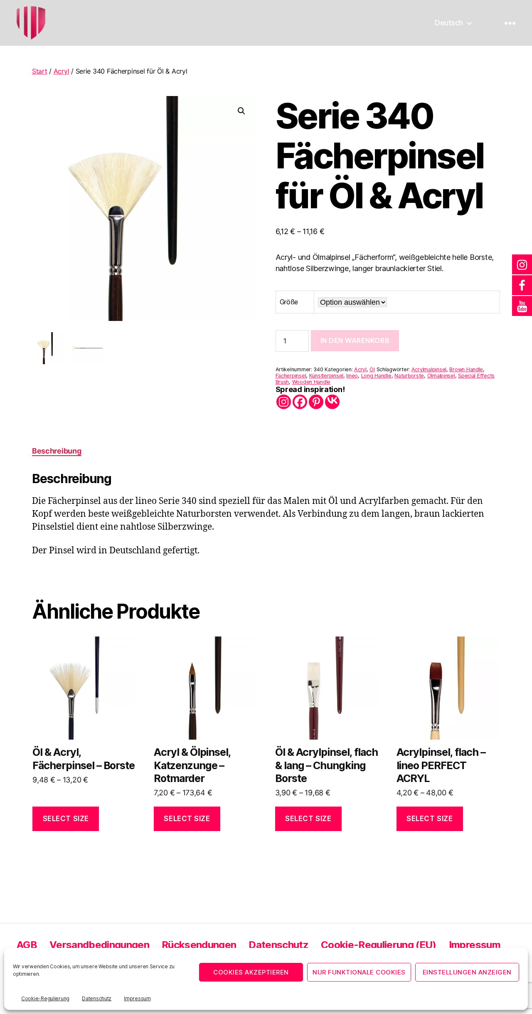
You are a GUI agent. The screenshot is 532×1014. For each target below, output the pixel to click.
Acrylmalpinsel (428, 369)
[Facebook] (300, 402)
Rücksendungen (199, 945)
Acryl (61, 71)
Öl (371, 369)
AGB (27, 945)
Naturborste (409, 376)
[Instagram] (283, 402)
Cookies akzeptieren (251, 972)
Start (39, 71)
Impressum (137, 998)
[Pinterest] (316, 402)
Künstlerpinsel (326, 376)
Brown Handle (466, 369)
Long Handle (376, 376)
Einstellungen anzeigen (467, 972)
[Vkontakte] (332, 402)
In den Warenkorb (355, 340)
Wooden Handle (311, 382)
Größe (289, 302)
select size (66, 818)
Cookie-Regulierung (45, 998)
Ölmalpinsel (441, 376)
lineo (352, 376)
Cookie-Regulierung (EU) (378, 945)
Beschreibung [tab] (56, 451)
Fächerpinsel (291, 376)
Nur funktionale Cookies (359, 972)
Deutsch (449, 22)
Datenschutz (96, 998)
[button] (241, 111)
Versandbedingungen (99, 945)
